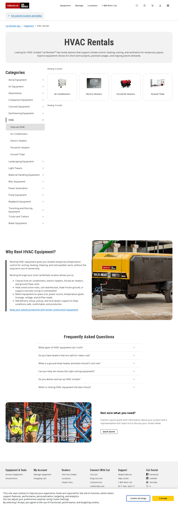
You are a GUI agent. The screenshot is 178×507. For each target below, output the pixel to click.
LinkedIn (153, 478)
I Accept (163, 498)
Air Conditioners (19, 133)
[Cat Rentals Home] (17, 5)
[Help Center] (145, 5)
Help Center (123, 478)
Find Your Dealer (69, 474)
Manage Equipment (42, 474)
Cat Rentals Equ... (13, 26)
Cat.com (94, 474)
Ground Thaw (17, 154)
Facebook (153, 474)
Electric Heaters (18, 140)
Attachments (12, 478)
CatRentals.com (97, 486)
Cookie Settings (138, 498)
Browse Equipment (14, 474)
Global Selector (125, 474)
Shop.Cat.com (96, 478)
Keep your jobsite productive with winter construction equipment (44, 309)
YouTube (153, 482)
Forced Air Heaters (20, 147)
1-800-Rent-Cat (125, 482)
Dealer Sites (67, 482)
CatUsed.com (96, 482)
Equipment (29, 26)
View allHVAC (17, 127)
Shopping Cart (40, 478)
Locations (66, 478)
